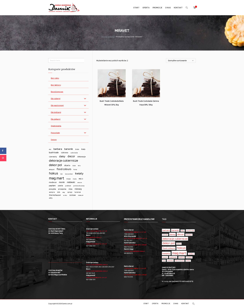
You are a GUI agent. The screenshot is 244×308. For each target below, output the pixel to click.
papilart (52, 185)
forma (75, 169)
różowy (78, 189)
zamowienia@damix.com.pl (96, 231)
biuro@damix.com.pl (94, 237)
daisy (62, 156)
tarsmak (78, 192)
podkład (68, 186)
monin (62, 182)
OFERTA (146, 7)
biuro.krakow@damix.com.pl (97, 265)
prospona (62, 189)
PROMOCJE (157, 7)
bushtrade (54, 152)
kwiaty (79, 173)
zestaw (72, 195)
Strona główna (107, 36)
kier (61, 174)
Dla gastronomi (57, 106)
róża (70, 189)
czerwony (53, 157)
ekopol (51, 169)
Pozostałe (55, 133)
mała (75, 179)
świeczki (80, 195)
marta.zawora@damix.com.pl (135, 232)
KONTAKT (178, 7)
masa (68, 179)
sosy (64, 192)
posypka (52, 189)
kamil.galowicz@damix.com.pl (135, 245)
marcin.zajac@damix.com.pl (134, 251)
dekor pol (55, 165)
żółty (50, 198)
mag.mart (56, 178)
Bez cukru (55, 78)
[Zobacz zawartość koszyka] (194, 7)
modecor (53, 182)
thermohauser (55, 195)
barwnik (68, 148)
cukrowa (64, 152)
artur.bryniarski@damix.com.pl (135, 238)
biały (83, 149)
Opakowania (56, 126)
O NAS (168, 7)
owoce (79, 182)
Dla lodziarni (56, 112)
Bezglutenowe (57, 92)
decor (71, 156)
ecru (79, 165)
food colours (64, 169)
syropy (69, 192)
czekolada (74, 153)
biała (77, 149)
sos (58, 192)
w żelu (65, 195)
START (136, 7)
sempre (52, 192)
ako (50, 149)
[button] (187, 7)
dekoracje (81, 156)
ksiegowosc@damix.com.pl (96, 244)
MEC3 (81, 179)
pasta (60, 185)
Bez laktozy (56, 85)
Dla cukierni (55, 99)
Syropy (54, 140)
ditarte (67, 165)
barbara (58, 148)
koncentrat (69, 174)
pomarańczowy (79, 186)
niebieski (71, 182)
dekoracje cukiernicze (63, 160)
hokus (53, 173)
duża (74, 165)
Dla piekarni (55, 119)
